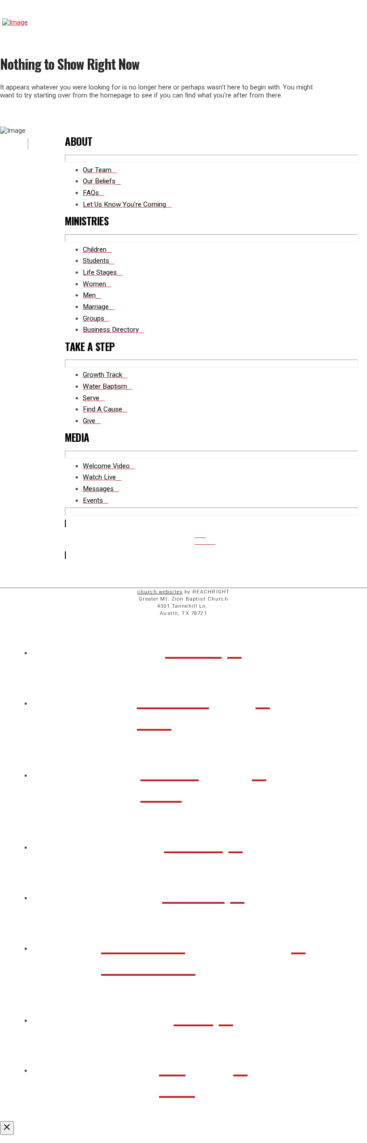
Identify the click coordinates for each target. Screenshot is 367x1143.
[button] (356, 22)
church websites (160, 591)
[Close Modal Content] (7, 1128)
